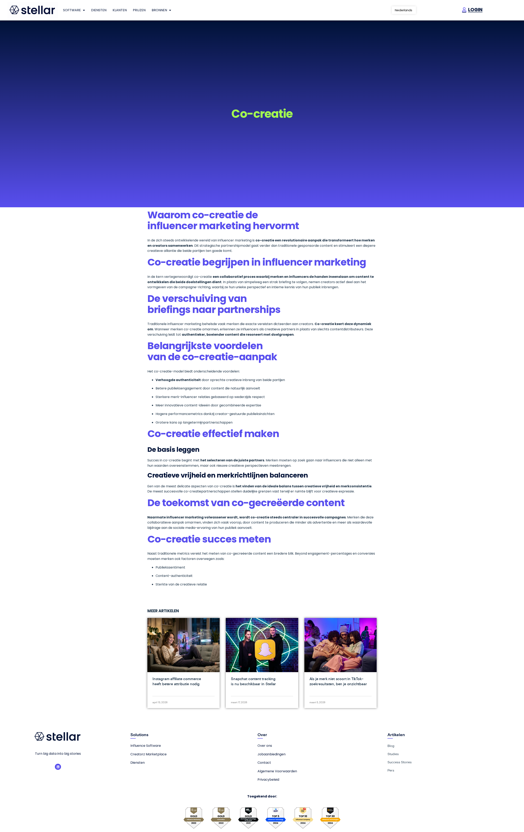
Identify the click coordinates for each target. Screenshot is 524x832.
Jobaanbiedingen (271, 754)
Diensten (98, 10)
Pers (390, 770)
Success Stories (399, 762)
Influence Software (145, 745)
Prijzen (139, 10)
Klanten (120, 10)
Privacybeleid (268, 779)
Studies (393, 754)
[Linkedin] (58, 767)
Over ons (264, 745)
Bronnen (159, 10)
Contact (264, 762)
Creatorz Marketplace (148, 754)
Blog (390, 746)
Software (72, 10)
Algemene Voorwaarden (277, 771)
